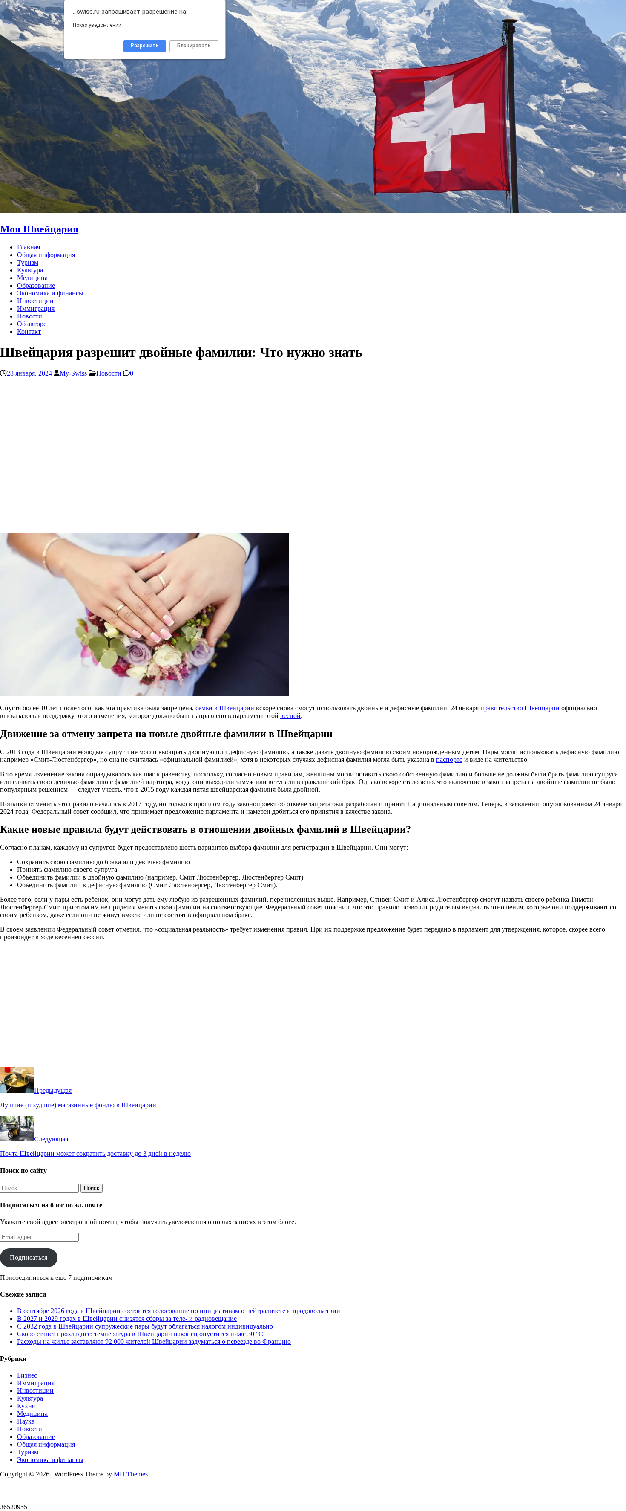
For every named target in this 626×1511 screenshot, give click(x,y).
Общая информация (46, 254)
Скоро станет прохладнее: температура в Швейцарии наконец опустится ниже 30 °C (140, 1333)
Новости (29, 316)
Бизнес (27, 1375)
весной (290, 715)
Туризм (27, 262)
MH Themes (131, 1474)
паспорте (449, 759)
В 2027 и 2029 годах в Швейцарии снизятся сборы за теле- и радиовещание (127, 1318)
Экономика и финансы (50, 293)
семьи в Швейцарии (224, 708)
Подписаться (28, 1257)
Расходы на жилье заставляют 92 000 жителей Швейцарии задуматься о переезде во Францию (154, 1341)
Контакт (29, 331)
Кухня (26, 1406)
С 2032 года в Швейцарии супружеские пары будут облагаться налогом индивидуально (145, 1326)
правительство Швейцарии (520, 708)
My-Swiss (73, 373)
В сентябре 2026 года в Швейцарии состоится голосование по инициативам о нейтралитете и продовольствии (178, 1310)
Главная (28, 247)
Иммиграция (36, 308)
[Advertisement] (255, 459)
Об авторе (31, 323)
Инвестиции (35, 300)
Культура (30, 270)
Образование (36, 285)
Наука (25, 1421)
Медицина (32, 277)
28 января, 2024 (29, 373)
